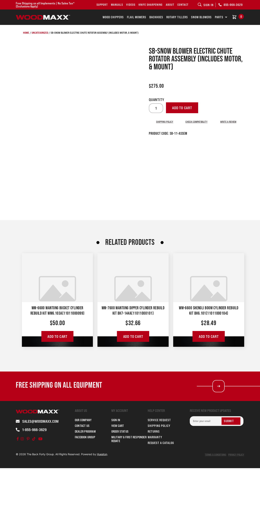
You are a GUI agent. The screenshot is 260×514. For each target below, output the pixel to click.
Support (102, 4)
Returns (154, 431)
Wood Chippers (113, 17)
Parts (219, 17)
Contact (182, 4)
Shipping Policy (164, 121)
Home (26, 32)
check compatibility (196, 121)
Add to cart (182, 108)
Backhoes (156, 17)
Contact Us (82, 426)
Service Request (159, 420)
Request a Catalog (161, 443)
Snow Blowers (201, 17)
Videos (130, 4)
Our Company (83, 420)
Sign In (115, 420)
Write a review (228, 121)
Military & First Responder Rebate (129, 439)
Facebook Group (85, 437)
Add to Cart (57, 336)
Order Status (119, 431)
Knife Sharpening (151, 4)
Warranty (155, 437)
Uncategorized (40, 32)
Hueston (102, 454)
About (170, 4)
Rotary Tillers (177, 17)
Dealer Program (85, 431)
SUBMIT (229, 421)
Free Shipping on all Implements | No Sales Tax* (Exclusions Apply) (45, 4)
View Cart (117, 426)
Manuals (117, 4)
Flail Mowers (136, 17)
